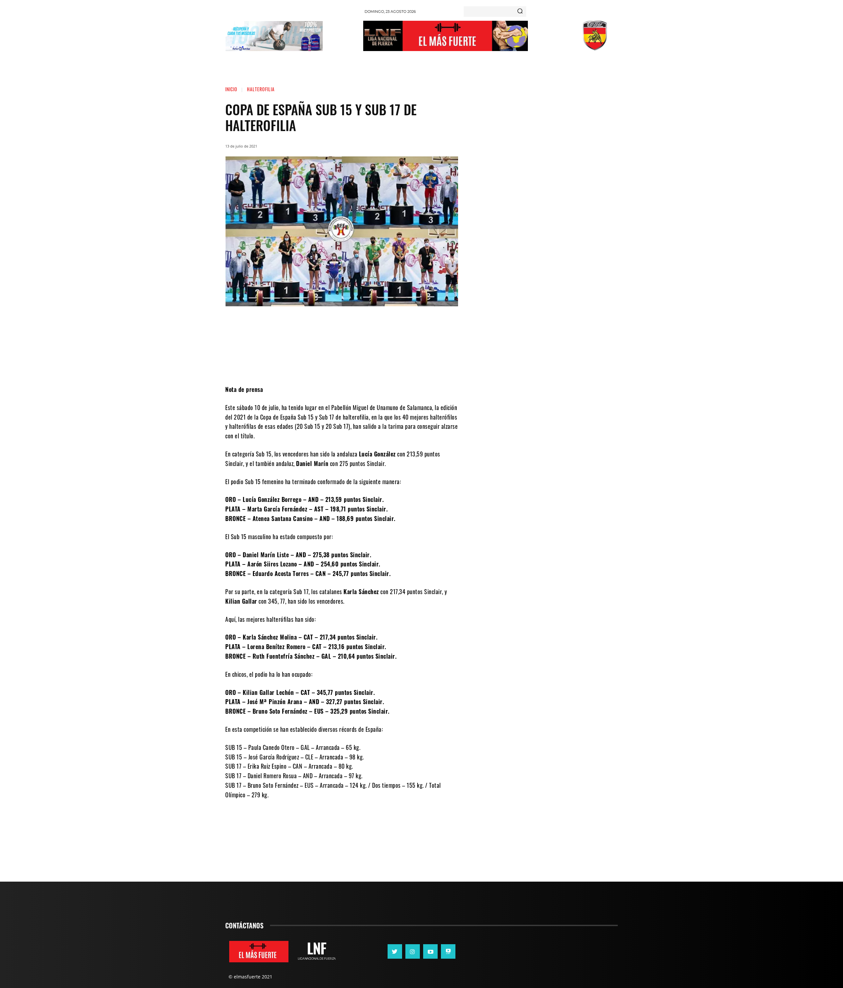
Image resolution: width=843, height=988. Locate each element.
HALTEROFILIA (261, 89)
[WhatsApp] (357, 365)
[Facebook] (317, 365)
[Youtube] (430, 951)
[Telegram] (376, 365)
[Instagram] (412, 951)
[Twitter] (337, 365)
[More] (396, 365)
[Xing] (448, 951)
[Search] (520, 11)
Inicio (231, 89)
